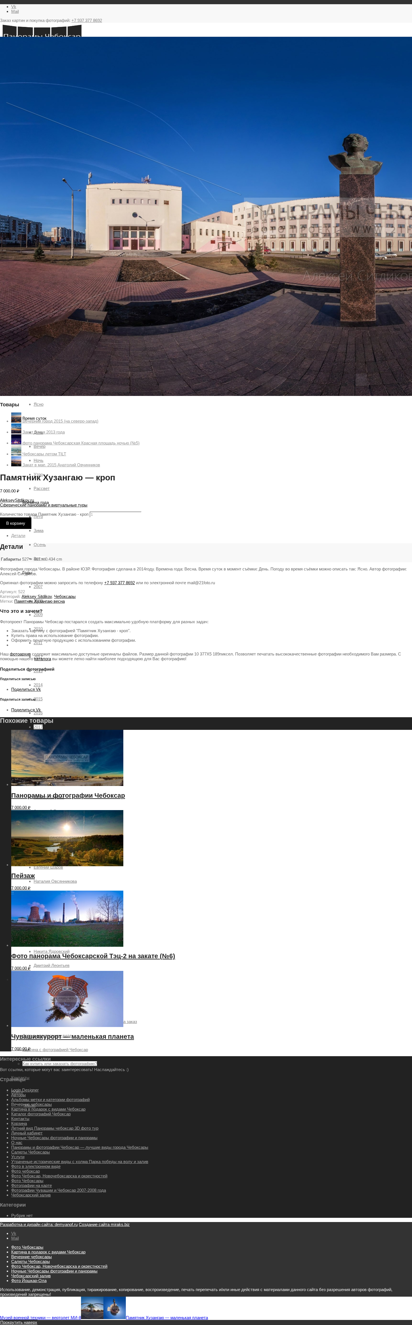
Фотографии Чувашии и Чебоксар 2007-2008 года (58, 1190)
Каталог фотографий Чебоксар (41, 1113)
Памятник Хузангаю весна (39, 601)
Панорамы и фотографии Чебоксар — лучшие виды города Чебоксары (79, 1147)
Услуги (17, 1156)
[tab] (211, 535)
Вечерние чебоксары (31, 1104)
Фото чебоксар (25, 1171)
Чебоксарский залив (31, 1195)
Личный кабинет (27, 1133)
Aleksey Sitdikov (37, 596)
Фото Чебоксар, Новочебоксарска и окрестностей (59, 1175)
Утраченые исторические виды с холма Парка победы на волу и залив (79, 1161)
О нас (16, 1142)
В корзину (15, 523)
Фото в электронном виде (36, 1166)
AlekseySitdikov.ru (17, 500)
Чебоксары (65, 596)
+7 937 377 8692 (86, 20)
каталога (42, 658)
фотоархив (20, 654)
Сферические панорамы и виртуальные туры (43, 505)
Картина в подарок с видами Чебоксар (48, 1109)
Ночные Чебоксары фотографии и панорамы (54, 1137)
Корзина (19, 1123)
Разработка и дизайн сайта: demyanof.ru (39, 1224)
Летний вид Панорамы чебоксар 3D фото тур (54, 1128)
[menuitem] (211, 1247)
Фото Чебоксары (27, 1180)
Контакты (20, 1118)
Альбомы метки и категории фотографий (50, 1099)
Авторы (18, 1094)
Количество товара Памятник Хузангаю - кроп (44, 514)
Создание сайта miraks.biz (104, 1224)
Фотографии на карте (31, 1185)
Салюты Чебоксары (30, 1152)
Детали (18, 535)
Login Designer (25, 1090)
